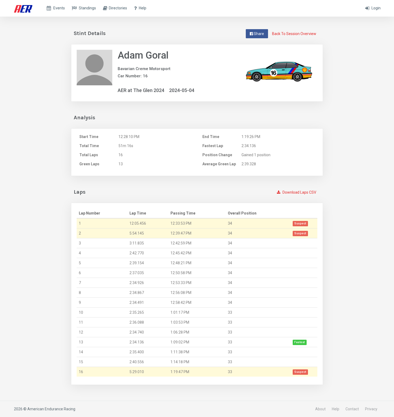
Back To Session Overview (294, 34)
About (320, 409)
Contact (352, 409)
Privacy (371, 409)
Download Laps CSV (299, 192)
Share (258, 34)
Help (335, 409)
